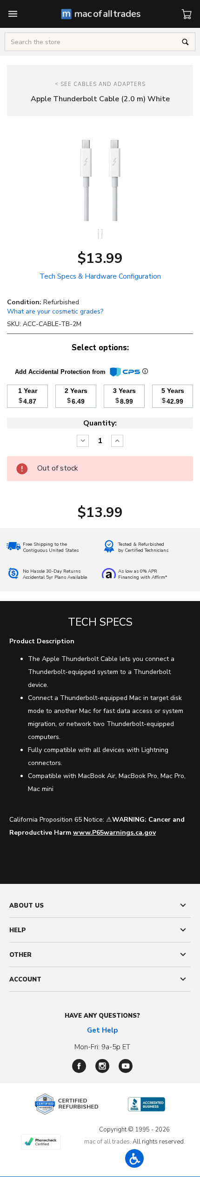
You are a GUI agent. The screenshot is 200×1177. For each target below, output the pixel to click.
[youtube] (126, 1066)
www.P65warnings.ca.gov (114, 832)
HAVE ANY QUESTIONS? (102, 1016)
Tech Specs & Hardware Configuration (100, 276)
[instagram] (102, 1066)
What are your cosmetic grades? (55, 311)
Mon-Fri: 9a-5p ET (102, 1047)
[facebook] (79, 1066)
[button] (134, 1158)
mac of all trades (107, 1142)
